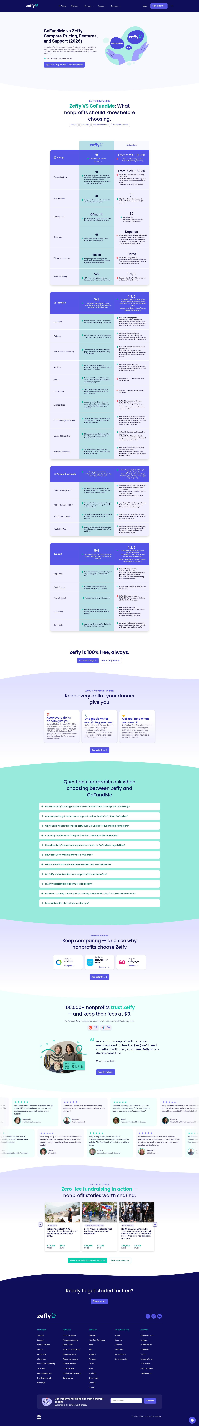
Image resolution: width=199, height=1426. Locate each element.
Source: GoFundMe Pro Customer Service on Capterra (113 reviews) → (132, 560)
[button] (75, 6)
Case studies (145, 1364)
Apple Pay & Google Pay (71, 1349)
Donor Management (44, 1373)
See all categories (121, 1359)
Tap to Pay (41, 1368)
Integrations (145, 1349)
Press (91, 1368)
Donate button (68, 1345)
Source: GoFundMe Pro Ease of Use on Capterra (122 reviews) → (133, 309)
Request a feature (147, 1359)
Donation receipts (69, 1335)
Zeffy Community (147, 1368)
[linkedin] (159, 1316)
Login (145, 6)
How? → (101, 183)
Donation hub (68, 1378)
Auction (40, 1349)
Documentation (146, 1345)
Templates (92, 1359)
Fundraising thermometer (72, 1373)
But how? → (98, 161)
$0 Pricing (62, 6)
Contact (143, 1354)
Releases (92, 1383)
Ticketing (40, 1335)
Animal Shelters (120, 1354)
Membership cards (69, 1354)
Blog (90, 1349)
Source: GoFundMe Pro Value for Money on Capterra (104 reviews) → (132, 279)
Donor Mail (41, 1383)
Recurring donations (70, 1340)
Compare (144, 1340)
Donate (91, 1387)
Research (92, 1354)
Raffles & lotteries (43, 1345)
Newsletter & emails (44, 1378)
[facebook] (148, 1316)
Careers (91, 1364)
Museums (118, 1345)
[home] (32, 6)
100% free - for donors (97, 1340)
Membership (41, 1354)
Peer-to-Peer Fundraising (46, 1364)
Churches (118, 1340)
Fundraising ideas (147, 1335)
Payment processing (70, 1359)
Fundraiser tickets (69, 1364)
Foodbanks (119, 1349)
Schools (117, 1335)
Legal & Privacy (146, 1373)
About (91, 1345)
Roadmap (92, 1373)
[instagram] (153, 1316)
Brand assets (93, 1378)
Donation (40, 1340)
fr (172, 6)
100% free (92, 1335)
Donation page (68, 1368)
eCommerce (41, 1359)
